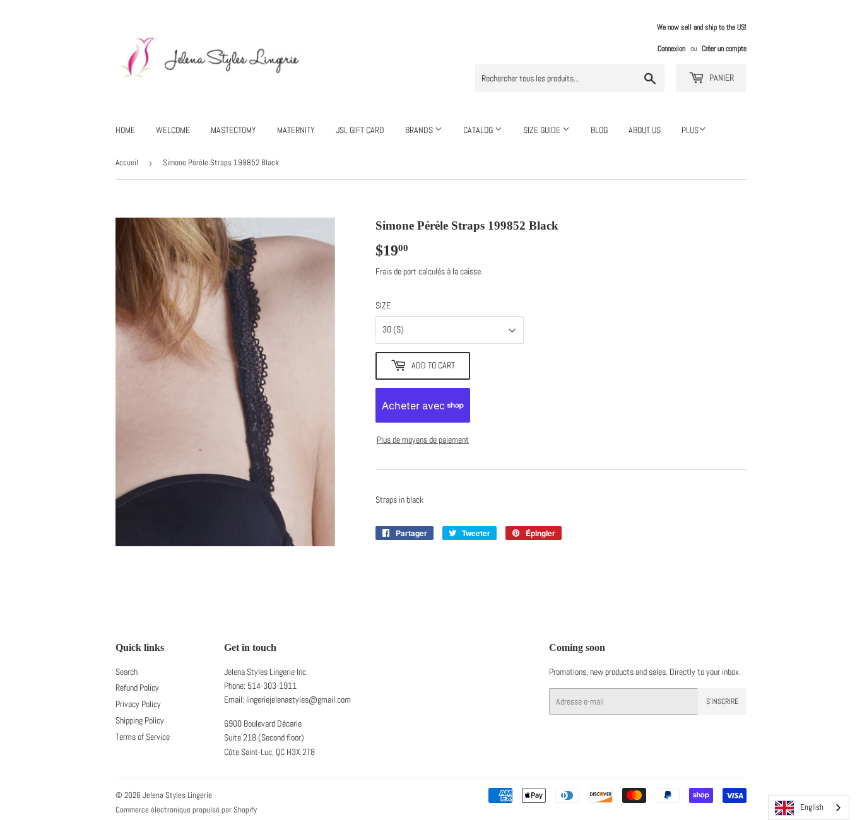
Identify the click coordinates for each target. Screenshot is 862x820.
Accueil (126, 162)
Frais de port (395, 271)
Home (125, 130)
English (812, 807)
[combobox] (808, 807)
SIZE (383, 305)
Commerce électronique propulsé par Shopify (186, 809)
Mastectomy (233, 130)
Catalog (479, 130)
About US (645, 130)
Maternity (296, 130)
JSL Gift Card (360, 130)
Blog (599, 130)
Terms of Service (142, 736)
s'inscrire (722, 701)
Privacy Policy (138, 704)
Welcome (173, 130)
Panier (720, 77)
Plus (690, 130)
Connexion (671, 49)
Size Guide (542, 130)
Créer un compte (724, 49)
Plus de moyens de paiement (423, 439)
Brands (420, 130)
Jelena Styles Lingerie (177, 795)
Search (126, 671)
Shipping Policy (139, 720)
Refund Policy (137, 687)
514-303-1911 (272, 685)
